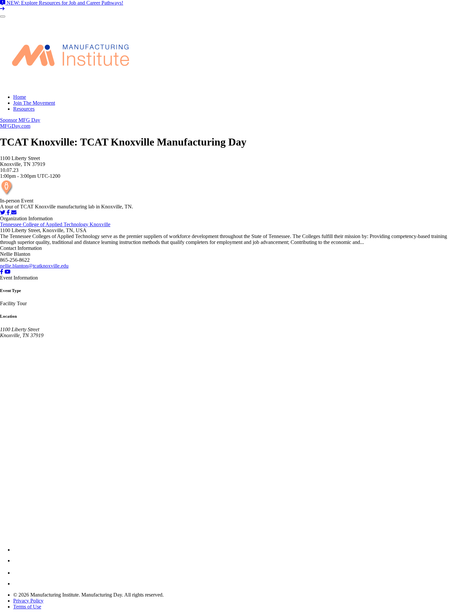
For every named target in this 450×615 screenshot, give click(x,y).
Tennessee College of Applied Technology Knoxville (55, 224)
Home (19, 97)
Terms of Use (27, 606)
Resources (24, 109)
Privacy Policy (28, 600)
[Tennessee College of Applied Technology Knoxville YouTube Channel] (8, 272)
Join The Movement (34, 103)
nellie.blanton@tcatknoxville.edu (34, 266)
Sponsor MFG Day (20, 120)
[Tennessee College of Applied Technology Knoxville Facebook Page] (1, 272)
